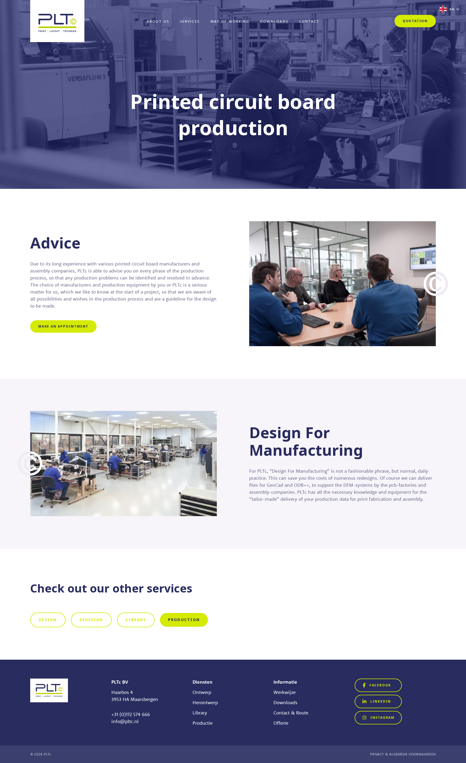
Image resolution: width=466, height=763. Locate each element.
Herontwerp (205, 702)
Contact (309, 21)
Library (200, 713)
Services (190, 21)
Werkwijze (284, 692)
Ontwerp (202, 692)
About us (158, 21)
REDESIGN (91, 619)
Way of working (229, 21)
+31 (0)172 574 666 (130, 714)
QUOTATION (415, 21)
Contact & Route (290, 713)
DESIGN (48, 619)
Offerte (280, 723)
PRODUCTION (184, 619)
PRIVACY (377, 754)
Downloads (274, 21)
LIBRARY (136, 619)
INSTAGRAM (382, 717)
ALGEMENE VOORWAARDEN (412, 754)
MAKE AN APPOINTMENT (63, 326)
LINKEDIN (380, 701)
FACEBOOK (379, 685)
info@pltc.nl (125, 721)
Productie (203, 723)
